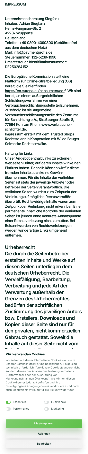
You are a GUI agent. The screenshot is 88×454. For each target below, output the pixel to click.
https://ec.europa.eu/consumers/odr (34, 91)
